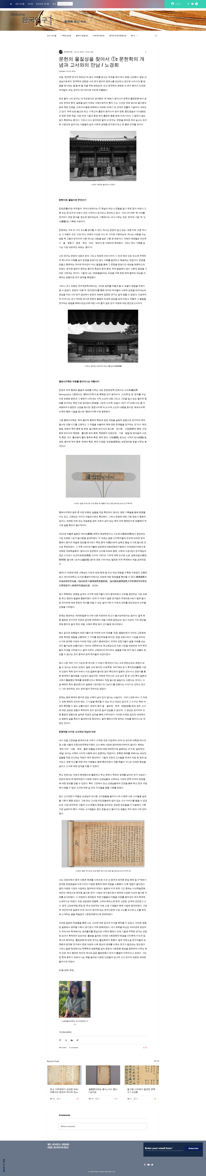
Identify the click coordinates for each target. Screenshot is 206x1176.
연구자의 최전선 (65, 1032)
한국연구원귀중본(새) (117, 36)
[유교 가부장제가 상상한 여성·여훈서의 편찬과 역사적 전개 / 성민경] (64, 1075)
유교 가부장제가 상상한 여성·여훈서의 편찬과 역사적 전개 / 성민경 (64, 1091)
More (133, 36)
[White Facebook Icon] (144, 1164)
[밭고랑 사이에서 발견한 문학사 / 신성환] (141, 1075)
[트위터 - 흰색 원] (196, 4)
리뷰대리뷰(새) (98, 36)
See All (156, 1061)
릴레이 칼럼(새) (82, 36)
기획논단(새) (66, 36)
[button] (156, 35)
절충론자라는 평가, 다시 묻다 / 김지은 (103, 1090)
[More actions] (145, 51)
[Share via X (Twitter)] (66, 1040)
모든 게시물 (51, 36)
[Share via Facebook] (60, 1040)
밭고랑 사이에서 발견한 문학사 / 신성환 (141, 1090)
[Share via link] (77, 1040)
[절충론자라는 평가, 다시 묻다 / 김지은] (103, 1075)
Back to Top (4, 1165)
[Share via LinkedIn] (72, 1040)
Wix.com (112, 1172)
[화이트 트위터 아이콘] (152, 1164)
